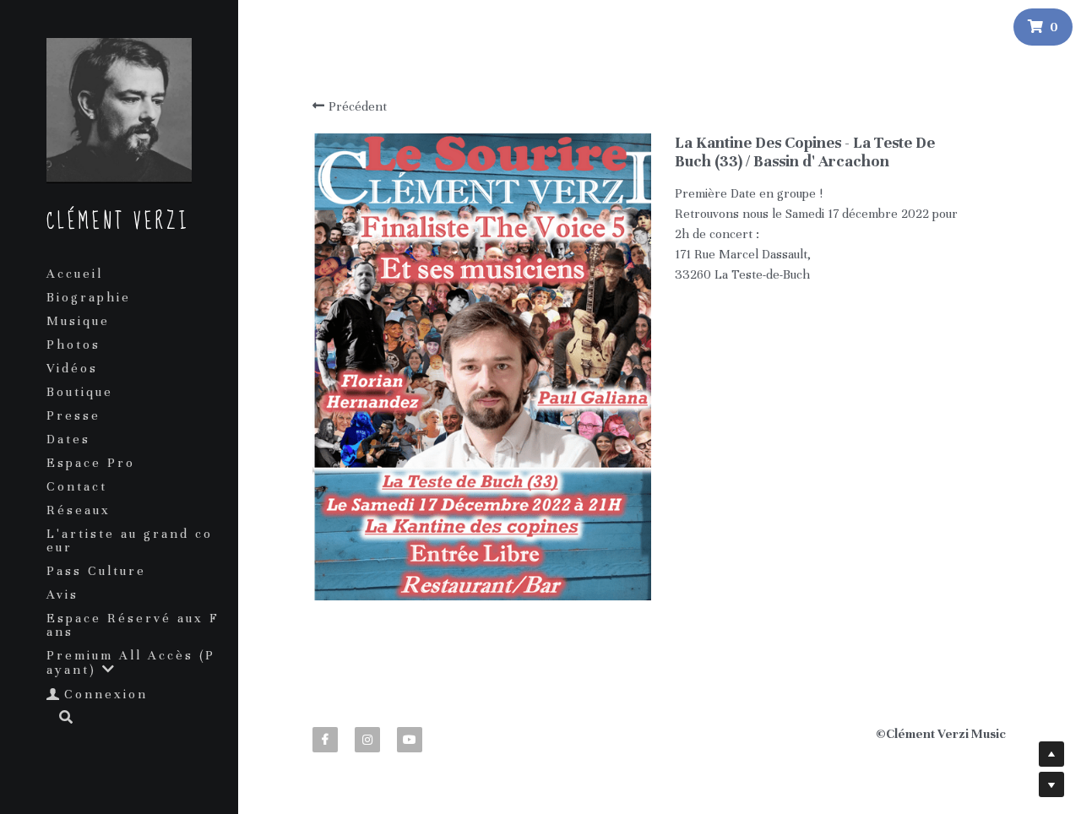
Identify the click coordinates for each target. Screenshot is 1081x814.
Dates (68, 439)
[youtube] (409, 739)
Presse (73, 415)
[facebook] (325, 739)
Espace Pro (90, 462)
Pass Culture (96, 570)
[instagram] (367, 739)
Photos (73, 344)
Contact (76, 486)
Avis (62, 594)
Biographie (88, 297)
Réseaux (78, 510)
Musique (78, 320)
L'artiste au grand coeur (129, 540)
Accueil (74, 273)
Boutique (79, 391)
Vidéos (72, 368)
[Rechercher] (60, 718)
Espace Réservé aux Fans (133, 624)
